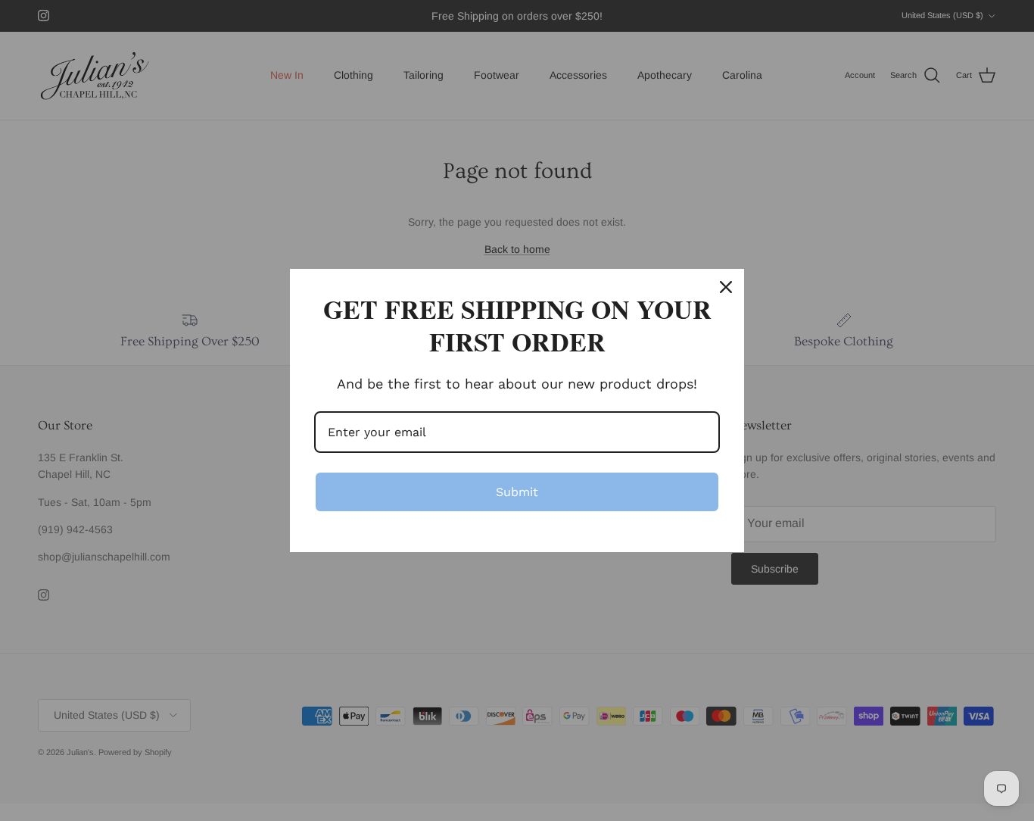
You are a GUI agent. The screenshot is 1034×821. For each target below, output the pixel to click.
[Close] (726, 287)
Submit (517, 492)
